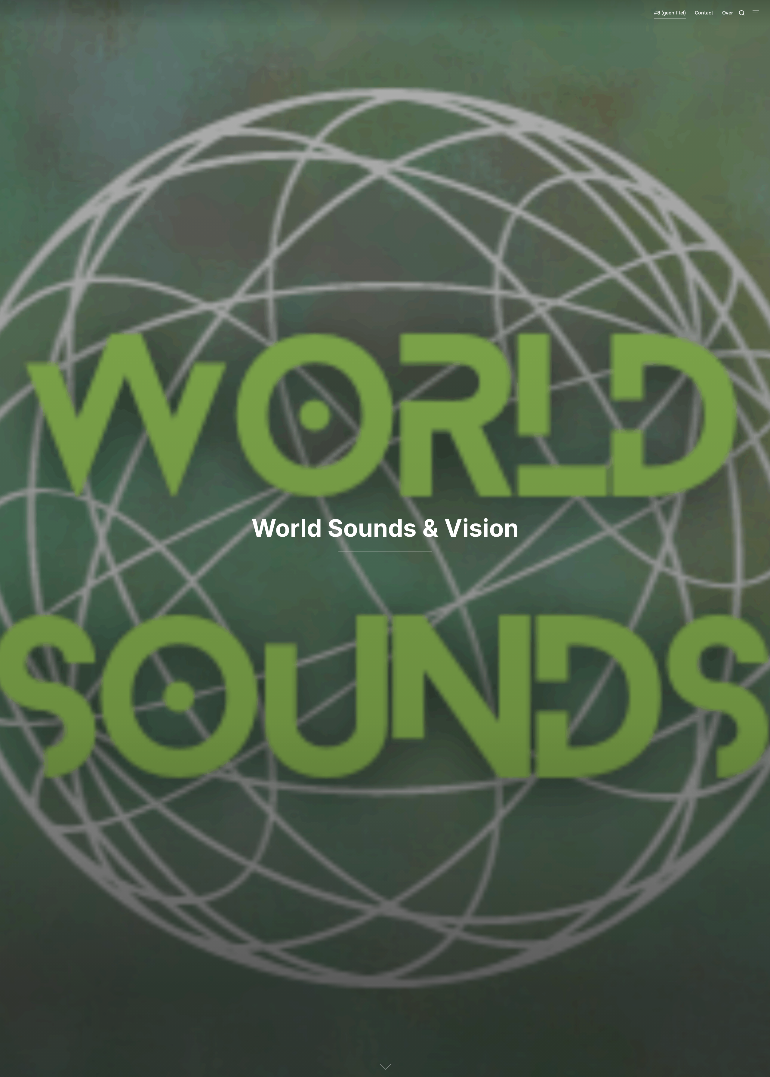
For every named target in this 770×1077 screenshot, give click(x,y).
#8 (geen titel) (670, 13)
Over (727, 13)
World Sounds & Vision (385, 527)
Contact (704, 13)
